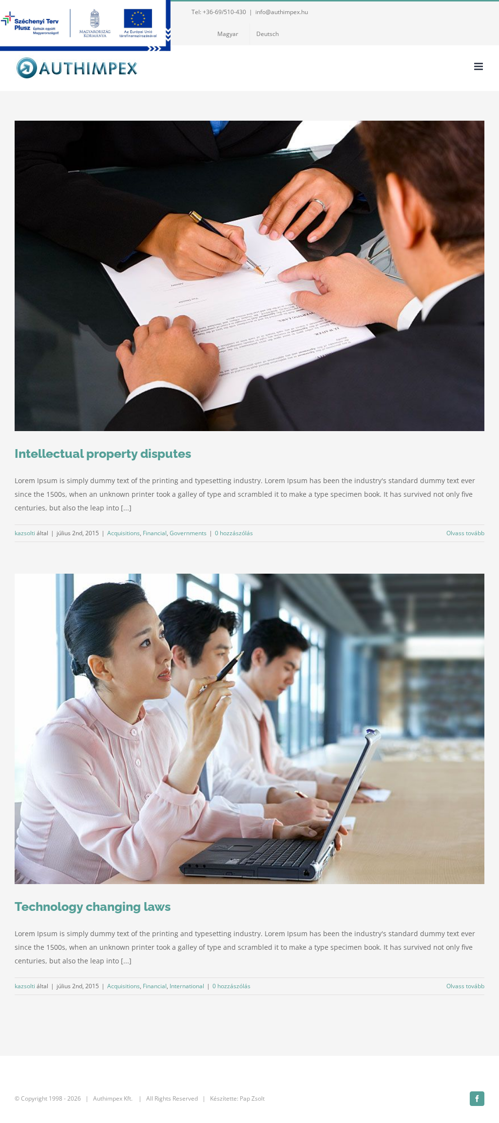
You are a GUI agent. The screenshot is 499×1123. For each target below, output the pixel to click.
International (187, 986)
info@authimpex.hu (281, 12)
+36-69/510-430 (224, 12)
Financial (155, 533)
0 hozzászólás (234, 533)
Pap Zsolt (252, 1098)
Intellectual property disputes (103, 453)
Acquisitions (123, 533)
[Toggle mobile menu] (479, 66)
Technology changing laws (93, 906)
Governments (188, 533)
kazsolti (25, 533)
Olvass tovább (465, 533)
